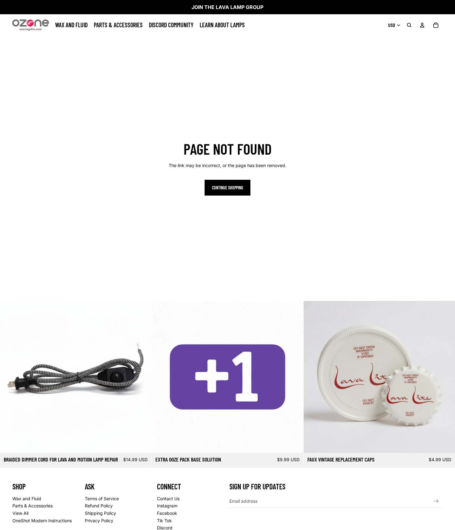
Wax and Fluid (26, 498)
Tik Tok (164, 520)
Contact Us (168, 498)
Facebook (167, 512)
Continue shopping (227, 187)
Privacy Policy (99, 520)
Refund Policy (99, 505)
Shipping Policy (100, 512)
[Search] (409, 25)
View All (20, 512)
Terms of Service (102, 498)
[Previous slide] (9, 377)
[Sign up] (436, 500)
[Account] (422, 25)
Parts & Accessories (32, 505)
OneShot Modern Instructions (42, 520)
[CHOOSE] (142, 443)
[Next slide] (142, 377)
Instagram (167, 505)
